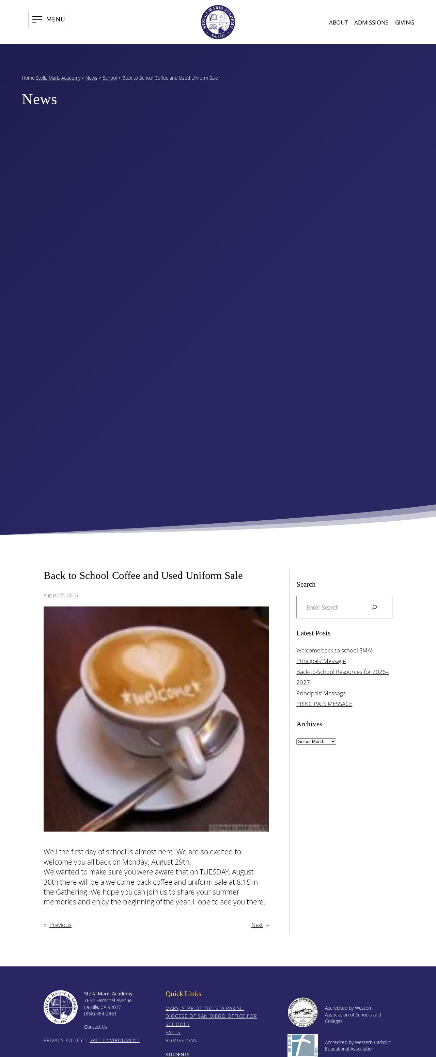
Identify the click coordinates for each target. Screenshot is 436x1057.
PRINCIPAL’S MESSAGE (324, 703)
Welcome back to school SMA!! (334, 650)
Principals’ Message (321, 661)
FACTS (173, 1032)
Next (257, 924)
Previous (60, 924)
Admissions (181, 1040)
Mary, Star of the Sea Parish (205, 1008)
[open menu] (49, 19)
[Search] (374, 607)
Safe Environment (115, 1040)
